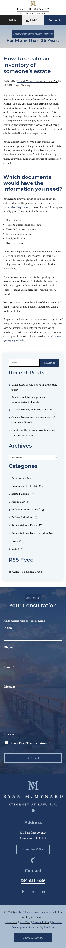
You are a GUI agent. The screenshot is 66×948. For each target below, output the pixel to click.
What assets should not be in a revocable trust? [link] (34, 387)
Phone (8, 647)
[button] (11, 19)
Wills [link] (14, 549)
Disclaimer (10, 734)
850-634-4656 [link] (33, 881)
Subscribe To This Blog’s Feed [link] (25, 572)
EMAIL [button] (35, 20)
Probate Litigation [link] (21, 517)
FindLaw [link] (49, 927)
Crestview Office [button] (33, 849)
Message (9, 687)
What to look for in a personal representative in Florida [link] (28, 399)
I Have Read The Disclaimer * (30, 743)
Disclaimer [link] (11, 922)
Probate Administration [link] (24, 509)
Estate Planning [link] (22, 85)
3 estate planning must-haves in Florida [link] (33, 410)
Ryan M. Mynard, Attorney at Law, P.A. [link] (37, 81)
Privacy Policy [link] (40, 922)
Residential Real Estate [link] (24, 525)
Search (49, 363)
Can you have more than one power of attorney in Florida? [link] (32, 420)
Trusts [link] (14, 541)
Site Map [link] (25, 922)
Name (8, 628)
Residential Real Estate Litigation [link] (29, 533)
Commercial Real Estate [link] (24, 486)
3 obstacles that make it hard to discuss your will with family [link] (33, 432)
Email (9, 667)
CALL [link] (57, 20)
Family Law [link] (18, 502)
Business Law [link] (18, 478)
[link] (33, 7)
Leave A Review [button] (33, 938)
